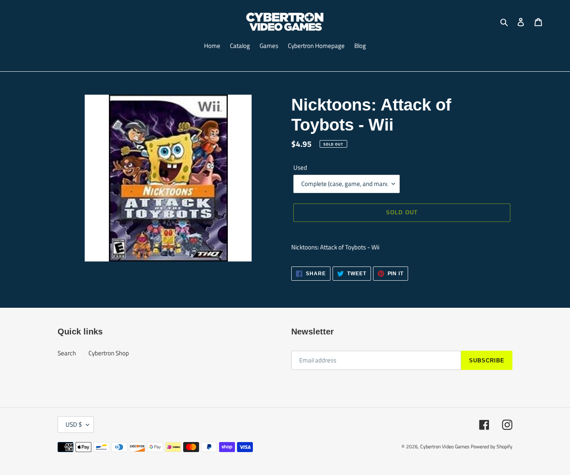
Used (300, 167)
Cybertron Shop (108, 353)
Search (67, 353)
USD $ (74, 424)
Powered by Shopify (491, 446)
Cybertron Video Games (444, 446)
